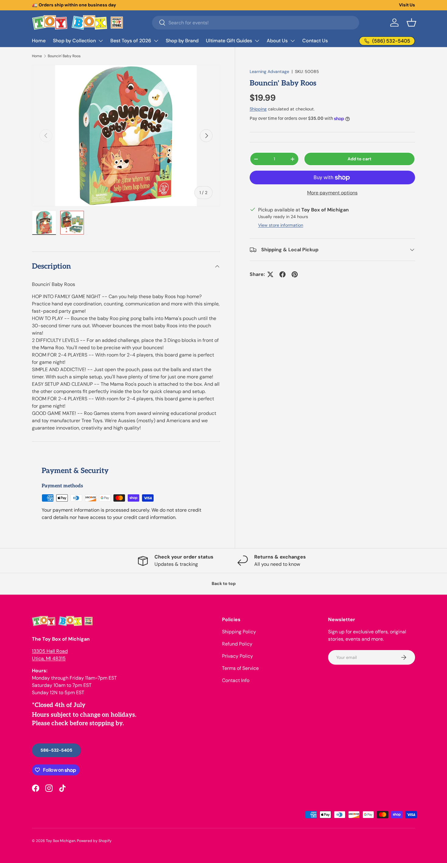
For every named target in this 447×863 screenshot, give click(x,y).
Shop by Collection (74, 40)
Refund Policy (237, 644)
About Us (277, 40)
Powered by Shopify (94, 840)
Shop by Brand (182, 40)
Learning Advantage (269, 71)
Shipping (258, 109)
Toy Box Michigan (60, 840)
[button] (411, 22)
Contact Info (235, 680)
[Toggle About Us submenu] (292, 40)
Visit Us (407, 5)
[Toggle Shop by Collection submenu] (100, 40)
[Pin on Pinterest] (295, 274)
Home (39, 40)
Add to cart (359, 159)
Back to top (224, 583)
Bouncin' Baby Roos (64, 56)
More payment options (332, 193)
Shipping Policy (239, 631)
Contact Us (315, 40)
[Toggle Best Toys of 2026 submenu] (156, 40)
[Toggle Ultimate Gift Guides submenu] (257, 40)
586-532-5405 (56, 750)
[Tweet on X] (270, 274)
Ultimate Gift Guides (229, 40)
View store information (280, 225)
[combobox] (255, 23)
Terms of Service (240, 668)
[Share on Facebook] (282, 274)
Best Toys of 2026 (130, 40)
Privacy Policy (237, 656)
